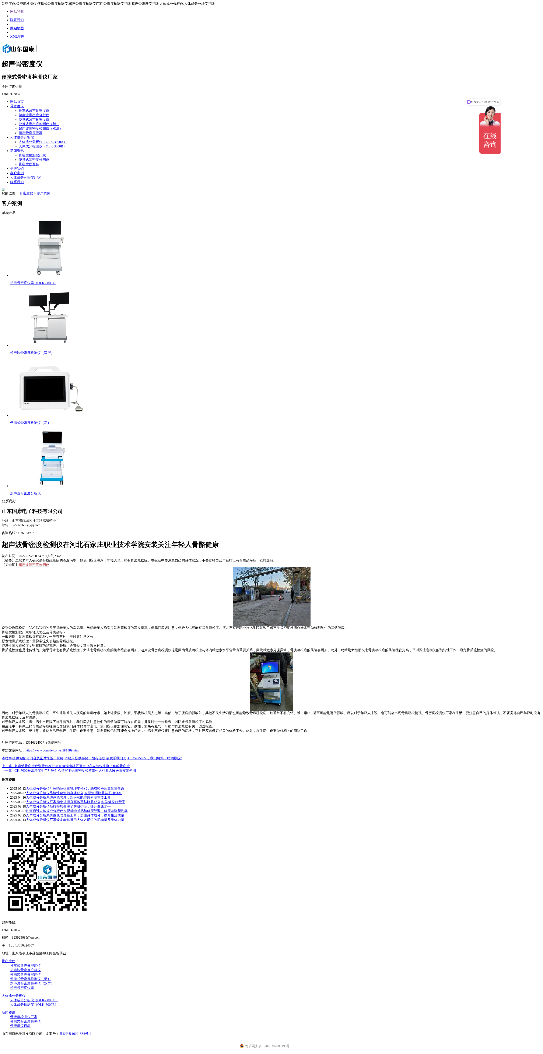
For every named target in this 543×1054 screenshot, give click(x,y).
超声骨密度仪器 (30, 133)
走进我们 (17, 168)
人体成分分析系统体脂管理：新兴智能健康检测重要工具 (68, 797)
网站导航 (17, 11)
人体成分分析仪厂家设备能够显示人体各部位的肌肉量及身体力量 (75, 820)
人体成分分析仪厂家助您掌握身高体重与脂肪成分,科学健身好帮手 (75, 802)
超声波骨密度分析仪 (34, 115)
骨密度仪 (17, 106)
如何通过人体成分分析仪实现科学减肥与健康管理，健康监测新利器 (77, 811)
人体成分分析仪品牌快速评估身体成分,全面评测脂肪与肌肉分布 (74, 793)
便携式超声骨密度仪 (34, 119)
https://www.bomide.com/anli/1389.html (52, 750)
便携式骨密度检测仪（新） (39, 124)
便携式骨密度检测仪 (34, 159)
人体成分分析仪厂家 (25, 177)
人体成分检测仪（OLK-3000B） (43, 146)
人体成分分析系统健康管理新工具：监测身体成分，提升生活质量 (75, 815)
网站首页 (17, 101)
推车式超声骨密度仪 (34, 110)
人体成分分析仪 (22, 137)
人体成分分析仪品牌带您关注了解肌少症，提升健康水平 (68, 806)
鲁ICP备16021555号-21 (76, 1034)
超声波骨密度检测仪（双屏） (41, 128)
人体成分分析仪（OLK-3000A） (43, 142)
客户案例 (17, 173)
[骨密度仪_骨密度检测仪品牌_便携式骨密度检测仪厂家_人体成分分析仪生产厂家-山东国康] (25, 54)
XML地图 (17, 36)
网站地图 (17, 28)
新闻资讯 (17, 151)
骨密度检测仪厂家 (32, 155)
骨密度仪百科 (29, 164)
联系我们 (17, 20)
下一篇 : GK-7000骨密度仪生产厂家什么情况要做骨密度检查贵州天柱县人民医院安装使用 (69, 770)
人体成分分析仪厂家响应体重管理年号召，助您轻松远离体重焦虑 (75, 788)
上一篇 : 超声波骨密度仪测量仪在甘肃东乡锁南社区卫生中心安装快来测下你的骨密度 (66, 766)
